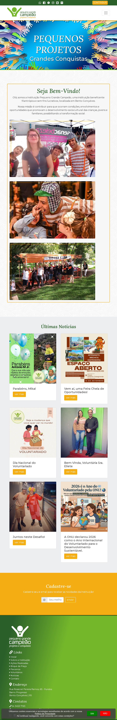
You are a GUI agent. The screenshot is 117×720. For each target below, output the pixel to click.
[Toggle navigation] (106, 13)
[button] (9, 44)
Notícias (14, 675)
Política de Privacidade (45, 713)
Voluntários (16, 672)
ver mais (19, 394)
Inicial (13, 657)
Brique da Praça (18, 666)
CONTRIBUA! (100, 2)
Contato (14, 678)
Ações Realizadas (19, 663)
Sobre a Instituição (20, 660)
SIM (92, 713)
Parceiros (15, 669)
